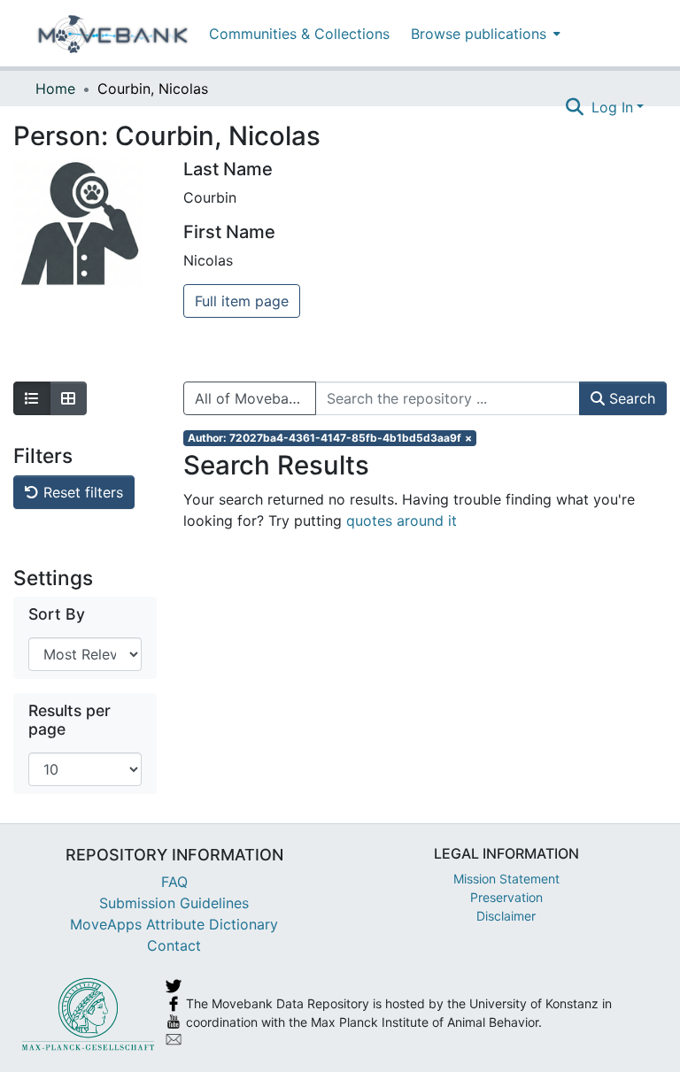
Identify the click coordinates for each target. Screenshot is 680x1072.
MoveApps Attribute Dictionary (174, 924)
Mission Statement (506, 878)
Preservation (506, 897)
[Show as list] (31, 398)
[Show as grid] (68, 398)
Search (630, 398)
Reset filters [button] (81, 492)
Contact (174, 945)
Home (55, 88)
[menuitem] (483, 33)
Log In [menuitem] (612, 107)
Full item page (242, 301)
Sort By (56, 614)
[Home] (113, 34)
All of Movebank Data (255, 398)
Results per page (69, 719)
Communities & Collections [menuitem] (299, 33)
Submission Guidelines (174, 903)
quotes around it (401, 520)
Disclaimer (506, 915)
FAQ (174, 882)
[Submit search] (575, 107)
